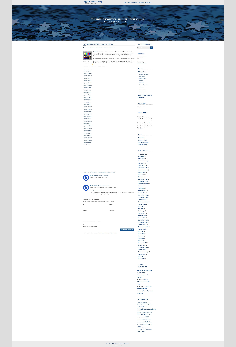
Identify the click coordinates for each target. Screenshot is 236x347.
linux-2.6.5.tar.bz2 (87, 88)
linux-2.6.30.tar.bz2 (88, 121)
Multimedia (150, 314)
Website (85, 210)
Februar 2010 (142, 190)
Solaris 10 (144, 324)
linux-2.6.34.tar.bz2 (88, 130)
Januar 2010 (141, 193)
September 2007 (143, 252)
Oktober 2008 (142, 224)
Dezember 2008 (143, 220)
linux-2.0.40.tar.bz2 (88, 70)
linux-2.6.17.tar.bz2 (87, 101)
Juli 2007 (140, 256)
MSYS (145, 314)
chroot (145, 304)
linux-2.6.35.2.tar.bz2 (88, 132)
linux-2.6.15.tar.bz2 (87, 97)
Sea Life (138, 324)
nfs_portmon (140, 317)
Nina (143, 317)
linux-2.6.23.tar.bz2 (88, 111)
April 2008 (141, 238)
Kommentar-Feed (143, 142)
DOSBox (140, 307)
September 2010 (143, 183)
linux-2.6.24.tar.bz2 (88, 113)
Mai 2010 (140, 186)
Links (101, 47)
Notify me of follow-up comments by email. (92, 221)
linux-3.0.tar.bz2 (87, 144)
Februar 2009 (142, 215)
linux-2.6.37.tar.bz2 (87, 138)
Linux (145, 312)
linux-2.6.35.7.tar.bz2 (88, 133)
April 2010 (141, 188)
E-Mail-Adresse (112, 204)
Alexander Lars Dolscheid (144, 270)
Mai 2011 (140, 177)
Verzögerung (150, 329)
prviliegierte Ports (140, 322)
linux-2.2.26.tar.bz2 (88, 73)
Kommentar (111, 210)
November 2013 (143, 161)
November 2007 (143, 247)
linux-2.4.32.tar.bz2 (88, 78)
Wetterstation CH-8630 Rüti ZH (141, 62)
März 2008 (141, 240)
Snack (141, 324)
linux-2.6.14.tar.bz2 (87, 95)
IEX (140, 312)
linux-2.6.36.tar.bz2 (88, 137)
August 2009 (142, 204)
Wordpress (141, 331)
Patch (147, 319)
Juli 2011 (140, 174)
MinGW (140, 314)
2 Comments (112, 47)
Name (84, 204)
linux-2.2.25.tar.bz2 (87, 71)
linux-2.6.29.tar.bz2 (88, 119)
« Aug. (138, 128)
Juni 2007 (141, 258)
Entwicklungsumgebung (146, 309)
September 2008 (143, 227)
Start (125, 2)
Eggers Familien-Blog (93, 2)
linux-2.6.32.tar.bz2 (88, 126)
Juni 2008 (141, 233)
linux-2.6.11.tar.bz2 (87, 90)
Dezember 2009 (143, 195)
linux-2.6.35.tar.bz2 (88, 135)
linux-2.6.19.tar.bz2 (87, 104)
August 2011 (141, 172)
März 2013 (141, 163)
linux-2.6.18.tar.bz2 (88, 102)
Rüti (138, 58)
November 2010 (143, 181)
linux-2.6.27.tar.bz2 (87, 118)
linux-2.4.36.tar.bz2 (88, 85)
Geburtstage (141, 86)
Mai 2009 (141, 208)
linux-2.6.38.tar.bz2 (88, 140)
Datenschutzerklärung (133, 2)
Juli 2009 (140, 206)
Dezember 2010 (143, 179)
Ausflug (149, 303)
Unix (147, 329)
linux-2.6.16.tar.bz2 (88, 99)
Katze (143, 312)
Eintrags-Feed (142, 140)
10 (149, 122)
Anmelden (141, 138)
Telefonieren (143, 327)
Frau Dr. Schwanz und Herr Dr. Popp (143, 282)
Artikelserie (142, 303)
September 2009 (143, 202)
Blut (143, 304)
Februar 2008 (142, 243)
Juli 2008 (140, 231)
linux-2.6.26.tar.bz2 (88, 114)
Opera (144, 319)
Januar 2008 (141, 245)
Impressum (141, 2)
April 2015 (141, 156)
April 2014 (141, 158)
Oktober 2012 (142, 165)
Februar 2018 (142, 154)
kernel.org (95, 51)
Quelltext (146, 322)
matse (139, 291)
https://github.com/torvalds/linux (97, 190)
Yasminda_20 (141, 275)
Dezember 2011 (142, 167)
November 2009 (143, 197)
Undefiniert (141, 329)
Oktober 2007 (142, 249)
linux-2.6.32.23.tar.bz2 (88, 125)
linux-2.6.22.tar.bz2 (88, 109)
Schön (151, 322)
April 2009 (141, 211)
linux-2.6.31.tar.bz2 (87, 123)
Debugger (151, 304)
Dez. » (141, 128)
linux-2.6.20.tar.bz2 (88, 106)
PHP (150, 319)
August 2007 (142, 254)
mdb (151, 312)
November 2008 (143, 222)
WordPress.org (142, 144)
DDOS (148, 304)
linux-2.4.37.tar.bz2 (87, 87)
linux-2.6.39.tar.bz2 (88, 142)
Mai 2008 (141, 236)
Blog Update (140, 304)
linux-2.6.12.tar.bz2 (87, 92)
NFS (137, 317)
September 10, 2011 (91, 47)
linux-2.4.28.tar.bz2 (88, 76)
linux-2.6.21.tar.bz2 (87, 107)
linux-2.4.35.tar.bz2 (87, 83)
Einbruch (132, 53)
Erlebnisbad (139, 311)
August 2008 (142, 229)
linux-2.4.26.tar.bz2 (88, 75)
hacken (138, 312)
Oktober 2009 (142, 199)
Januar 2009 (141, 218)
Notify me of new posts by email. (90, 226)
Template (147, 327)
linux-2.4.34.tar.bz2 (88, 82)
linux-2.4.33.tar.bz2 (88, 80)
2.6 (137, 303)
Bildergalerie (148, 2)
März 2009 (141, 213)
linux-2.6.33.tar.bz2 (88, 128)
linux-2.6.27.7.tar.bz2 (88, 116)
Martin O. (148, 312)
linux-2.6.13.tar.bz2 (87, 94)
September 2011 (143, 170)
